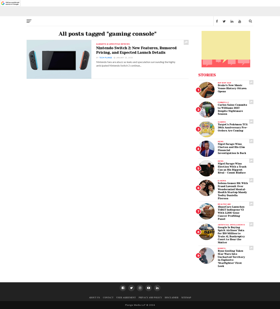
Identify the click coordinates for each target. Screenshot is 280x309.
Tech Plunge (105, 58)
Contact (108, 297)
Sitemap (186, 297)
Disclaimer (171, 297)
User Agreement (126, 297)
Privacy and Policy (150, 297)
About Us (94, 297)
